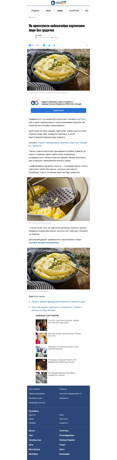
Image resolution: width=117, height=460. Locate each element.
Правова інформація (37, 394)
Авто (61, 449)
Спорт (62, 444)
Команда (63, 389)
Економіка (64, 454)
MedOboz (33, 454)
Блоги (32, 430)
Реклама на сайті (35, 398)
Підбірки (32, 423)
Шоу (31, 444)
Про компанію (34, 389)
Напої (48, 11)
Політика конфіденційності (70, 394)
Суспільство (35, 440)
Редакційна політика (37, 403)
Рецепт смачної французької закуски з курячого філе (58, 301)
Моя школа (34, 449)
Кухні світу (63, 419)
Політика (64, 430)
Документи (63, 398)
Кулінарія (38, 35)
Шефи (60, 11)
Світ (31, 435)
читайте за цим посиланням (44, 242)
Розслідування (66, 435)
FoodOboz (34, 411)
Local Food (74, 11)
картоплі (81, 119)
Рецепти (35, 11)
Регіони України (67, 440)
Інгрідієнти (63, 423)
